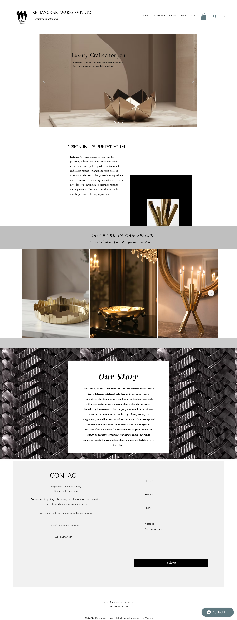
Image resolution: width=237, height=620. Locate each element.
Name (148, 481)
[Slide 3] (122, 122)
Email (148, 494)
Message (149, 523)
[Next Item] (211, 293)
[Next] (193, 81)
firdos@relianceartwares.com (65, 524)
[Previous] (44, 81)
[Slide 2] (118, 122)
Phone (148, 508)
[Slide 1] (115, 122)
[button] (203, 16)
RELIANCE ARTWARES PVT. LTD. (62, 13)
